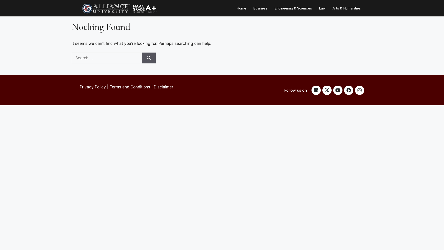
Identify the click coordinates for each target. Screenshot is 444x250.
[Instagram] (359, 90)
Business (260, 8)
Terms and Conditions (130, 87)
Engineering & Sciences (293, 8)
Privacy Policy (93, 87)
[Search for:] (107, 58)
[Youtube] (337, 90)
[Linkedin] (316, 90)
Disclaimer (163, 87)
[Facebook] (348, 90)
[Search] (149, 58)
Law (322, 8)
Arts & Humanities (347, 8)
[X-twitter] (327, 90)
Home (241, 8)
